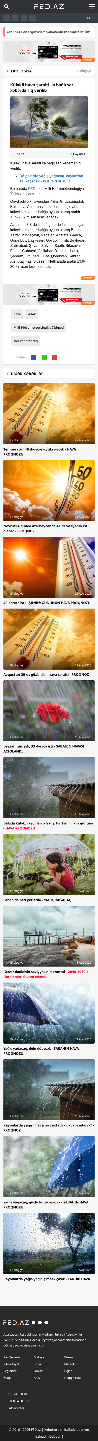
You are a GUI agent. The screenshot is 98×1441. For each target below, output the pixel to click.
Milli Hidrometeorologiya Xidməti (38, 327)
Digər (68, 1371)
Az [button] (88, 17)
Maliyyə (39, 1357)
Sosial (37, 1364)
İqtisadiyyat (11, 1364)
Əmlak (38, 1371)
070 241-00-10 (17, 1394)
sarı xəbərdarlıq (25, 341)
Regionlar (9, 1371)
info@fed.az (16, 1408)
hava (17, 314)
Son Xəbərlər (12, 1357)
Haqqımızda (72, 1378)
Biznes (68, 1357)
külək (32, 314)
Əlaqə (7, 1378)
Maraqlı (69, 1364)
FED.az (34, 189)
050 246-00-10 (18, 1401)
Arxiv (37, 1378)
